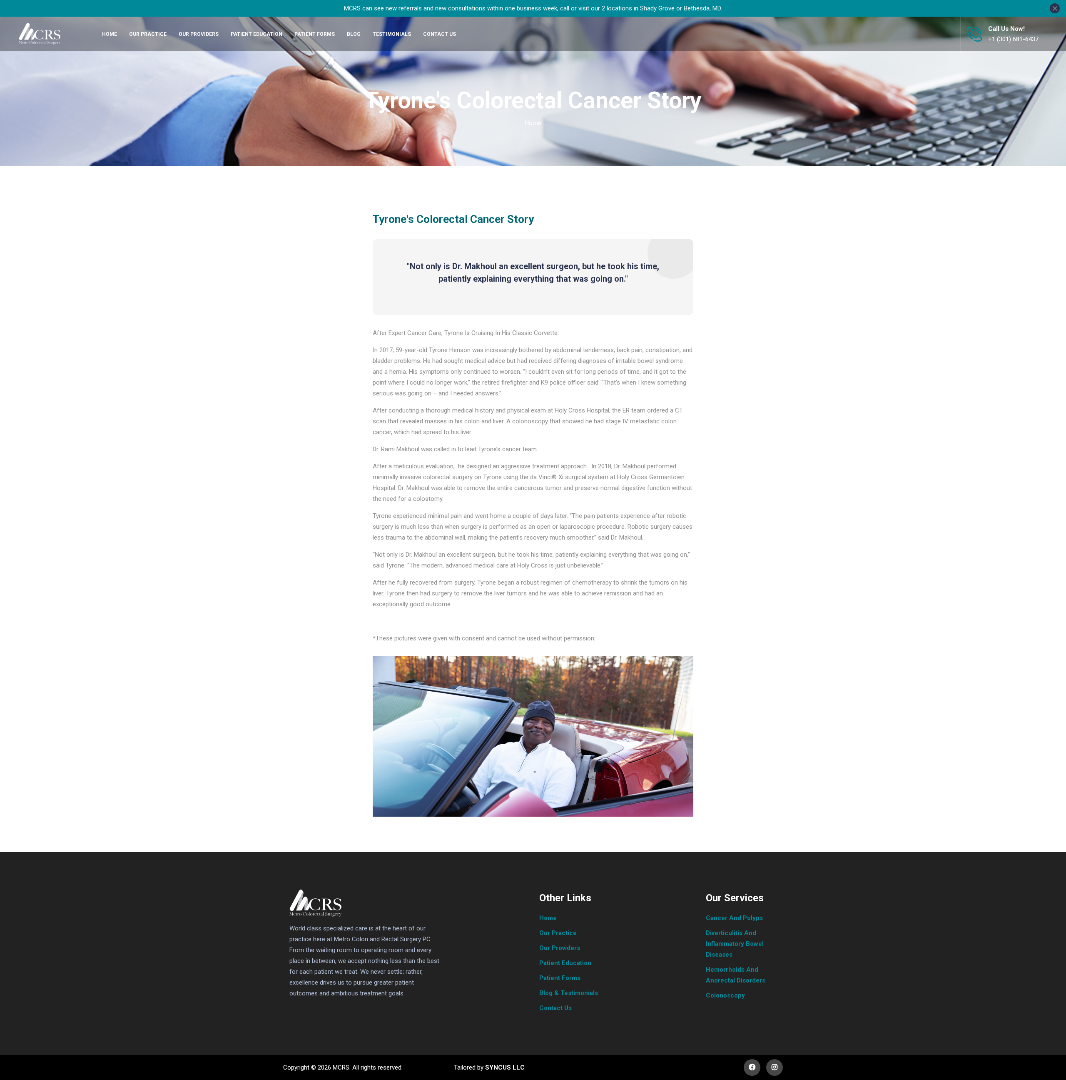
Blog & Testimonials (568, 993)
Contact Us (555, 1008)
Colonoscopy (725, 995)
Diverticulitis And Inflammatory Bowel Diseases (735, 943)
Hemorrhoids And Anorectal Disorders (735, 975)
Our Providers (559, 948)
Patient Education (565, 963)
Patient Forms (559, 978)
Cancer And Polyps (734, 918)
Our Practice (558, 933)
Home (533, 123)
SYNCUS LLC (504, 1067)
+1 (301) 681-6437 (1013, 39)
